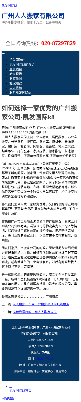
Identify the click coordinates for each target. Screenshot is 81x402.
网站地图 (8, 398)
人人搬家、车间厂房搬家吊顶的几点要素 (41, 304)
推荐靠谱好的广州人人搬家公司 (35, 312)
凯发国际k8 (9, 5)
